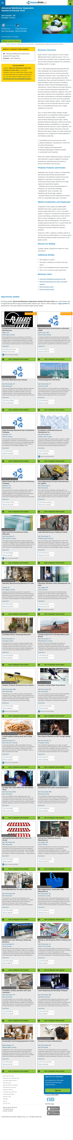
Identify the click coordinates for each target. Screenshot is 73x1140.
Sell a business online (47, 287)
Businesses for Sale (8, 1076)
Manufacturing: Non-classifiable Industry (17, 79)
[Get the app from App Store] (53, 1108)
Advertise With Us (8, 1089)
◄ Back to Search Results (11, 41)
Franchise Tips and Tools (10, 1092)
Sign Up (58, 1090)
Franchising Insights (9, 1094)
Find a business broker (47, 289)
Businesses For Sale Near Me (11, 1078)
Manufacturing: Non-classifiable (9, 36)
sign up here (63, 304)
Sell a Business (7, 1083)
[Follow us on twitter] (52, 1099)
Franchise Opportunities (10, 1080)
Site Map (5, 1098)
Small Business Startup (9, 1087)
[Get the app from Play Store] (53, 1113)
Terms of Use (6, 1103)
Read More (5, 346)
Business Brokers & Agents (10, 1085)
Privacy (5, 1101)
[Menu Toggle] (2, 2)
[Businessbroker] (36, 2)
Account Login (7, 1096)
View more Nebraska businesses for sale (53, 279)
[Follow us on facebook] (48, 1099)
